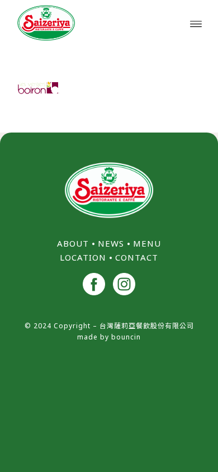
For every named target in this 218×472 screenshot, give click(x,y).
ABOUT (73, 243)
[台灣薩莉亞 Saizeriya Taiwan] (90, 23)
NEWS (111, 243)
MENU (147, 243)
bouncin (126, 337)
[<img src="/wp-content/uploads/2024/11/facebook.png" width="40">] (94, 285)
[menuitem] (196, 23)
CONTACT (136, 257)
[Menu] (196, 23)
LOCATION (83, 257)
